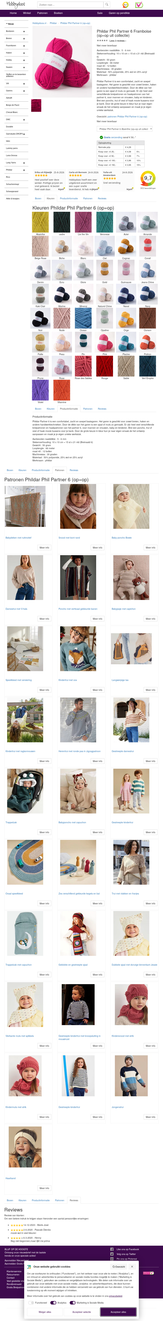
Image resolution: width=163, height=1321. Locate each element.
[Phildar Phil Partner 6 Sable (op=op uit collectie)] (126, 366)
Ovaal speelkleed (14, 893)
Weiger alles (45, 1311)
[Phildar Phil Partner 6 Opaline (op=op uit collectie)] (104, 318)
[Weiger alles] (132, 1267)
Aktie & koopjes (12, 199)
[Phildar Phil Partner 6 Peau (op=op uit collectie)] (61, 342)
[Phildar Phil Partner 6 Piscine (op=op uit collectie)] (126, 342)
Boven (38, 198)
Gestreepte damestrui (123, 751)
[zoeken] (106, 5)
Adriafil (9, 98)
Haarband (11, 1178)
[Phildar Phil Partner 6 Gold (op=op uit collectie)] (104, 270)
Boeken (58, 13)
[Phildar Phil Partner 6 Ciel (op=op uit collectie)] (104, 246)
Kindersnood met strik (123, 1035)
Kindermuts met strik (16, 1107)
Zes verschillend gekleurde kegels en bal (79, 893)
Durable (9, 127)
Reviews (102, 198)
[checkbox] (37, 1303)
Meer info (44, 547)
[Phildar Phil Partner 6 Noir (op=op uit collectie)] (40, 318)
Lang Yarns (11, 163)
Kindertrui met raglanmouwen (20, 751)
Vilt (7, 83)
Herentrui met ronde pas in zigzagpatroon (80, 751)
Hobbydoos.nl (39, 23)
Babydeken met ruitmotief (18, 537)
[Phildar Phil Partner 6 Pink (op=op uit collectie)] (104, 342)
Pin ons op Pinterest (127, 1258)
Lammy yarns (12, 148)
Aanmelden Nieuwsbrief (16, 1260)
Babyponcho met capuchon (72, 822)
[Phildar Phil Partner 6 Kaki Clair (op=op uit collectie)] (40, 294)
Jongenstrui (118, 1107)
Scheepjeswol (12, 191)
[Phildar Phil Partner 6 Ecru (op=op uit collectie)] (61, 270)
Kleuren (51, 198)
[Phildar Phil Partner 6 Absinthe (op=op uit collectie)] (40, 222)
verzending (113, 137)
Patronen (42, 13)
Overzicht (120, 1266)
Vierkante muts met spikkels (20, 1035)
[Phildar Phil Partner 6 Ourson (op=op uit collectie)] (147, 318)
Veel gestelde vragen (17, 1280)
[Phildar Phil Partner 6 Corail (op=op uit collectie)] (147, 246)
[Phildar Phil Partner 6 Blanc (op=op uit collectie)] (83, 246)
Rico (8, 177)
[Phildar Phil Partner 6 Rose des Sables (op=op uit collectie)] (83, 366)
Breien (9, 38)
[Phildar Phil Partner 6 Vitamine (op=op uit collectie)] (61, 390)
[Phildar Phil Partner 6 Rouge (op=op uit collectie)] (104, 366)
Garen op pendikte (119, 13)
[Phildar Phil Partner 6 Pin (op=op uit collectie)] (83, 342)
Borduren (10, 31)
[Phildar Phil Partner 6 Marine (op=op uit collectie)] (61, 294)
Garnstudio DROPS (14, 134)
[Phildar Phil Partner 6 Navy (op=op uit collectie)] (147, 294)
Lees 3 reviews (117, 40)
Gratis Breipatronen (16, 1287)
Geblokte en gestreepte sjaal (73, 964)
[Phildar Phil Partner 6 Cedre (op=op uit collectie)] (61, 222)
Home (13, 13)
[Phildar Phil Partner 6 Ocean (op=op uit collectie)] (83, 318)
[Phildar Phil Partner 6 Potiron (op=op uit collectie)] (147, 342)
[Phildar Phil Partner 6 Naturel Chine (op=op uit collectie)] (104, 294)
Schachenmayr (12, 184)
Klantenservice (14, 1271)
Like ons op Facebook (128, 1249)
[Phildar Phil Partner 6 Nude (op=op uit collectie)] (61, 318)
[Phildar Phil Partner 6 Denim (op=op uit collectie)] (40, 270)
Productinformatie (69, 198)
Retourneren (13, 1274)
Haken (9, 53)
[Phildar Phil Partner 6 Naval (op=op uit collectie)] (126, 294)
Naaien (9, 67)
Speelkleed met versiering (19, 680)
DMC (8, 119)
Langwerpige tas (120, 680)
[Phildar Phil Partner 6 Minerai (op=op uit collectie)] (83, 294)
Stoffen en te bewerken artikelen (16, 75)
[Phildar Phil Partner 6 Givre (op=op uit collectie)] (83, 270)
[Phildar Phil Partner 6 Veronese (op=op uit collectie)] (104, 222)
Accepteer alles (118, 1311)
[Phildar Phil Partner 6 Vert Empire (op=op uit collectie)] (147, 366)
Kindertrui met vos (68, 680)
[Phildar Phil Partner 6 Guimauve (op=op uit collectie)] (126, 270)
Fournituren (11, 45)
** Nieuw (10, 24)
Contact (10, 1277)
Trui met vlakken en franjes (125, 893)
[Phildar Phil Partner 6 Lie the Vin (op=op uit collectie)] (83, 222)
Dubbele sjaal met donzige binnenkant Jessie (134, 964)
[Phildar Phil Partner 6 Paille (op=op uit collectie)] (40, 342)
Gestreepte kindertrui (122, 822)
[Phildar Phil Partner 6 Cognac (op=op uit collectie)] (126, 246)
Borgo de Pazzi (12, 105)
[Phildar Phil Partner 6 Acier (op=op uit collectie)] (126, 222)
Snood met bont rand (69, 537)
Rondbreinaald (14, 1284)
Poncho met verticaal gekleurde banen (78, 608)
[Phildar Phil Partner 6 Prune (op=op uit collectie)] (40, 366)
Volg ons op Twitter (126, 1254)
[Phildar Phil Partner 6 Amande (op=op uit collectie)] (147, 222)
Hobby (9, 60)
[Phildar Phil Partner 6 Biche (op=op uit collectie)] (61, 246)
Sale (100, 13)
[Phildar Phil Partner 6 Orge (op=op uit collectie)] (126, 318)
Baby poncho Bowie (122, 537)
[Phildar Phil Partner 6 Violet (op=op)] (40, 390)
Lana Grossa (11, 155)
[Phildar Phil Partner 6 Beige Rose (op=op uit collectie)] (40, 246)
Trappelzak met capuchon (19, 964)
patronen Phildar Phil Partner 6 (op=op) (127, 116)
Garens (9, 91)
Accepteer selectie (81, 1311)
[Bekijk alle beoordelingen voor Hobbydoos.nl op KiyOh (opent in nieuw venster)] (126, 5)
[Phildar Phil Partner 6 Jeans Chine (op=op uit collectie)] (147, 270)
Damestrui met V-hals (16, 608)
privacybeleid (115, 1295)
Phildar (9, 170)
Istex (8, 141)
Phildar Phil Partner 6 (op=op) (75, 23)
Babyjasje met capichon (124, 608)
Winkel (27, 13)
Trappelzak (11, 822)
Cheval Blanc (12, 112)
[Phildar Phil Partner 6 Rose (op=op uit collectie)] (61, 366)
